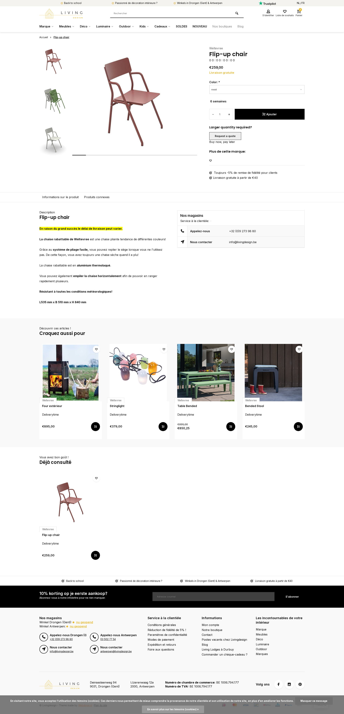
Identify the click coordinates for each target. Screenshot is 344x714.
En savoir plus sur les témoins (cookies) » (173, 709)
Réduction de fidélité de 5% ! (167, 630)
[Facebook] (278, 684)
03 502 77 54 (108, 639)
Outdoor (125, 26)
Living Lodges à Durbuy (218, 649)
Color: (214, 82)
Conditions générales (162, 625)
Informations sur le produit (60, 197)
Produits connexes (96, 197)
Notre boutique (212, 630)
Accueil (43, 37)
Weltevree (216, 48)
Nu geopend (84, 622)
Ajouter (271, 114)
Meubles (65, 26)
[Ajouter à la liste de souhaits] (210, 160)
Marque (44, 26)
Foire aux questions (161, 649)
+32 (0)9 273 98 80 (242, 231)
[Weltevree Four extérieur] (70, 372)
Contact (207, 635)
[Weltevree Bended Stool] (273, 372)
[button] (53, 154)
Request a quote (225, 136)
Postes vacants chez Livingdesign (224, 639)
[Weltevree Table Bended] (206, 372)
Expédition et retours (162, 644)
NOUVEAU (200, 26)
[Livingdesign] (60, 13)
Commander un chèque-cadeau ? (224, 654)
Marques (262, 654)
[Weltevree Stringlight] (138, 372)
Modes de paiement (161, 639)
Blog (240, 26)
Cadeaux (160, 26)
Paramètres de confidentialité (167, 635)
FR (303, 3)
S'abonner (292, 596)
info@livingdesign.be (243, 242)
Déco (83, 26)
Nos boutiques (222, 26)
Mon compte (210, 625)
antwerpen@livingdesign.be (116, 651)
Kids (143, 26)
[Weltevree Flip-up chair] (70, 501)
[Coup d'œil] (95, 426)
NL (298, 3)
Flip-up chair (61, 37)
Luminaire (103, 26)
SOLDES (181, 26)
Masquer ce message (313, 700)
